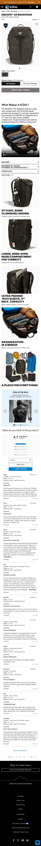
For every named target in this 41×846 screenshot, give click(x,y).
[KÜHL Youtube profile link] (27, 840)
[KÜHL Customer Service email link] (23, 840)
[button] (2, 6)
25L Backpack (10, 83)
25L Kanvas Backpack (30, 83)
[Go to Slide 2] (21, 68)
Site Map (20, 796)
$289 (3, 19)
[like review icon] (33, 498)
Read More (7, 557)
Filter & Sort (20, 465)
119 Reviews (22, 438)
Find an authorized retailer (20, 770)
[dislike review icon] (36, 498)
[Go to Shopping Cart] (37, 7)
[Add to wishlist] (36, 24)
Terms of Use (21, 800)
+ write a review (20, 469)
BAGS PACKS (14, 11)
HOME (3, 11)
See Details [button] (31, 2)
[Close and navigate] (39, 2)
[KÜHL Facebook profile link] (14, 840)
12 (31, 757)
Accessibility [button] (20, 814)
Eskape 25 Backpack (25, 11)
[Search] (30, 460)
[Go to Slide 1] (19, 68)
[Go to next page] (35, 757)
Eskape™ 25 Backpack (17, 14)
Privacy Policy (20, 805)
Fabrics (20, 809)
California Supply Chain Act (20, 828)
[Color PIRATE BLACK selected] (5, 74)
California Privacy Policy (20, 832)
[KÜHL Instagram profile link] (18, 840)
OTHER (8, 11)
